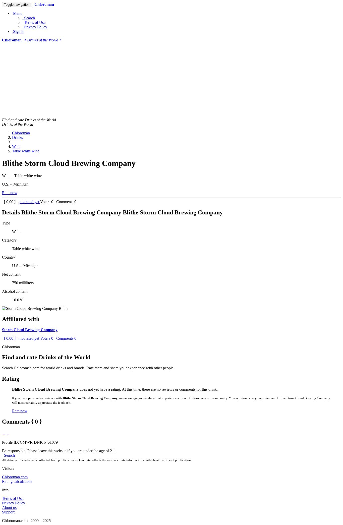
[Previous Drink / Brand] (4, 433)
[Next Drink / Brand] (8, 433)
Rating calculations (17, 481)
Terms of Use (33, 22)
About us (9, 507)
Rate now (9, 193)
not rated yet (30, 202)
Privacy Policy (34, 27)
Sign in (18, 31)
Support (8, 512)
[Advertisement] (171, 80)
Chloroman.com (15, 477)
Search (28, 18)
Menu (17, 13)
